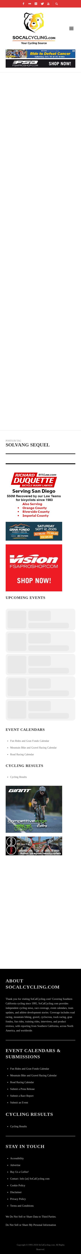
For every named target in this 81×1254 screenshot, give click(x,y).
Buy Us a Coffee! (19, 1172)
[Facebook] (23, 4)
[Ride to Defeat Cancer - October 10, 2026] (40, 53)
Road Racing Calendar (22, 754)
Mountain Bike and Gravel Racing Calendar (33, 747)
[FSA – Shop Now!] (40, 63)
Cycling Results (18, 777)
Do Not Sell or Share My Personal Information (31, 1225)
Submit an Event (19, 1102)
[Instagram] (36, 4)
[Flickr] (30, 4)
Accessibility (17, 1158)
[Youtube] (48, 4)
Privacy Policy (18, 1199)
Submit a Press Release (22, 1089)
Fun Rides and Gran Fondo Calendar (29, 741)
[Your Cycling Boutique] (34, 845)
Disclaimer (16, 1192)
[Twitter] (42, 4)
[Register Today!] (34, 531)
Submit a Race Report (22, 1095)
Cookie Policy (17, 1185)
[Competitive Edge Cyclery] (34, 809)
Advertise (15, 1165)
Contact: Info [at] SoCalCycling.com (30, 1178)
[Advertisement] (34, 882)
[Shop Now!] (34, 567)
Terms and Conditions (22, 1205)
